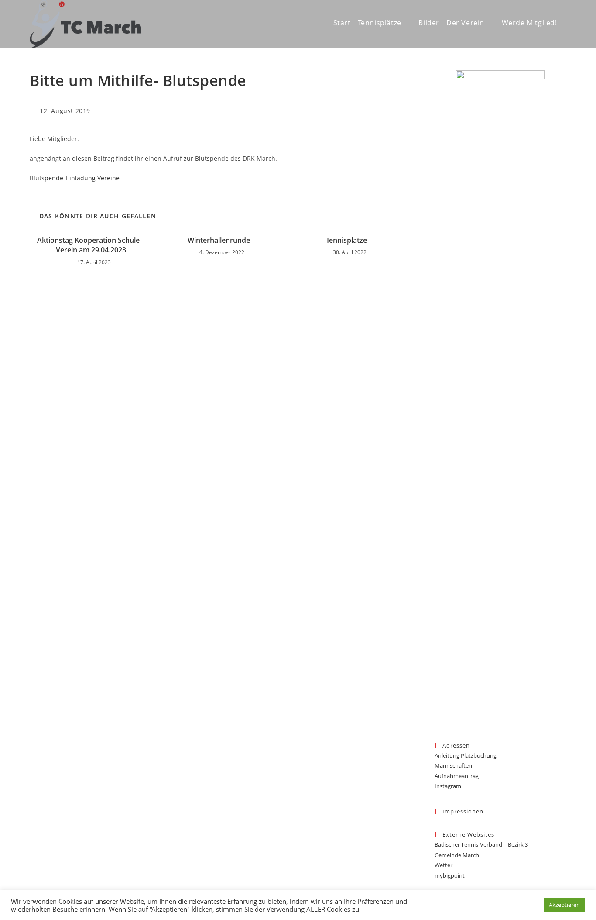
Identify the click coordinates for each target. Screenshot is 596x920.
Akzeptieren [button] (564, 905)
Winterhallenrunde (219, 240)
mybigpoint (450, 875)
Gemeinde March (457, 855)
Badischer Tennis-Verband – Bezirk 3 (481, 844)
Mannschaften (453, 765)
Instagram (448, 786)
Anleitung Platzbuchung (466, 755)
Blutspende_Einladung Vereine (75, 178)
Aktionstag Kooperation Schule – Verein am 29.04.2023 (91, 245)
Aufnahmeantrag (457, 776)
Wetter (443, 865)
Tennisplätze (346, 240)
